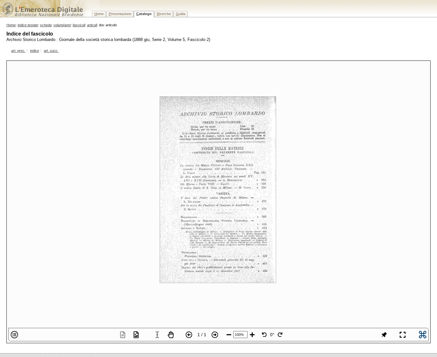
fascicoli (79, 25)
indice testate (28, 25)
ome (99, 14)
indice (34, 51)
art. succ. (51, 51)
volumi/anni (62, 25)
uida (180, 14)
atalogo (144, 14)
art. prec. (18, 51)
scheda (46, 25)
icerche (164, 14)
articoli (92, 25)
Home (11, 25)
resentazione (120, 14)
